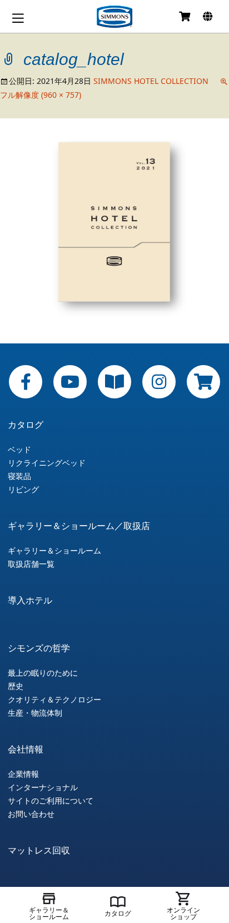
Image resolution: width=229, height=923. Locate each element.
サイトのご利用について (50, 801)
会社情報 (25, 749)
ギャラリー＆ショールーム (54, 551)
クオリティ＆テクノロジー (54, 700)
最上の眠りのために (43, 673)
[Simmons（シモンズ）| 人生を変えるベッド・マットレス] (114, 17)
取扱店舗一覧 (31, 564)
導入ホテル (30, 600)
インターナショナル (43, 787)
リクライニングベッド (47, 463)
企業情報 (23, 774)
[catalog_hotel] (114, 230)
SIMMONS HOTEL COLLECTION (150, 81)
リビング (23, 489)
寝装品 (19, 476)
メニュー (17, 18)
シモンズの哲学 (39, 647)
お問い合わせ (31, 814)
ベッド (19, 449)
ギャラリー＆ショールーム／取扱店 (79, 525)
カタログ (25, 424)
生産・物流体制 (35, 713)
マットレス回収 (39, 850)
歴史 (15, 686)
